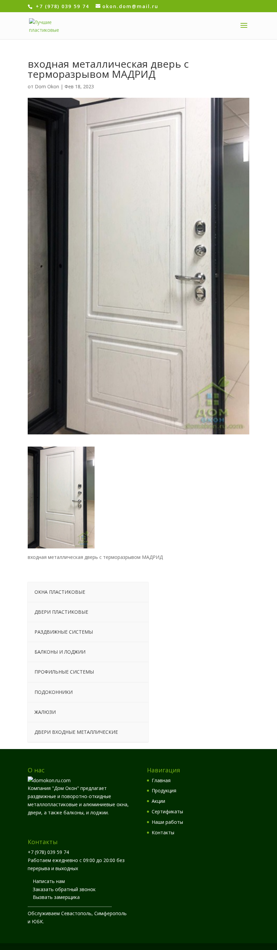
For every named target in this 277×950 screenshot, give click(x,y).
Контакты (163, 832)
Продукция (164, 790)
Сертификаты (167, 811)
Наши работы (167, 822)
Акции (158, 801)
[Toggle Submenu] (136, 592)
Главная (161, 780)
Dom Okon (47, 86)
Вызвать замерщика (56, 897)
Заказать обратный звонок (64, 889)
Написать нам (49, 881)
